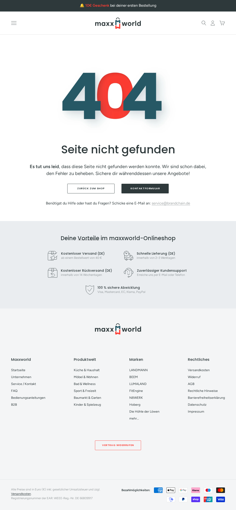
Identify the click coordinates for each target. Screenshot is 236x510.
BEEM (133, 377)
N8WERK (136, 398)
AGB (191, 384)
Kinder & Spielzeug (87, 405)
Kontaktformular (145, 188)
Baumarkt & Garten (87, 398)
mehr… (134, 418)
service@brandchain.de (171, 203)
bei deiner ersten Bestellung (120, 5)
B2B (14, 405)
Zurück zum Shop (91, 188)
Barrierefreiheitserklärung (206, 398)
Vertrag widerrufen (118, 445)
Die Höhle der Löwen (144, 412)
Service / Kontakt (23, 384)
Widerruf (194, 377)
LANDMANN (138, 370)
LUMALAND (138, 384)
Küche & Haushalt (87, 370)
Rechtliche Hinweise (203, 391)
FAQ (14, 391)
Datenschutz (197, 405)
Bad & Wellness (85, 384)
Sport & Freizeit (85, 391)
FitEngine (136, 391)
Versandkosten (199, 370)
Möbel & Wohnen (86, 377)
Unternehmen (21, 377)
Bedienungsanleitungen (28, 398)
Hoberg (134, 405)
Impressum (196, 412)
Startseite (18, 370)
